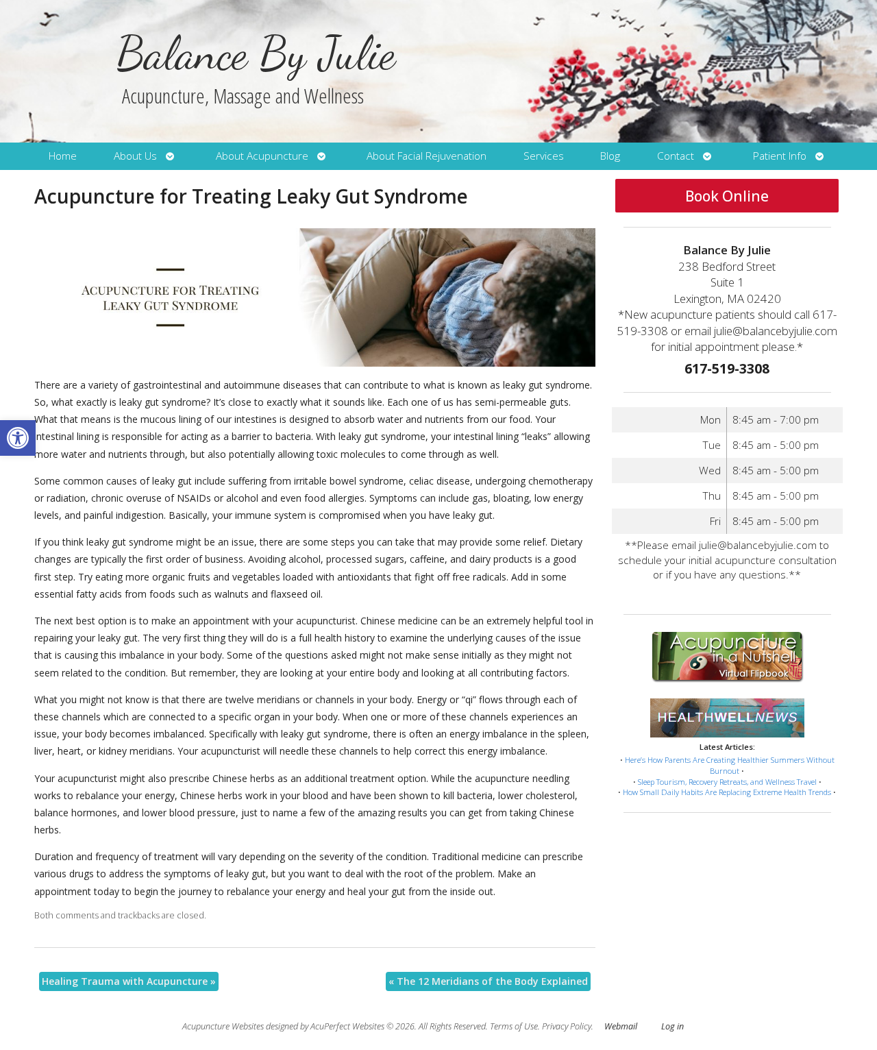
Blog (610, 156)
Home (63, 156)
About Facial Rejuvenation (426, 156)
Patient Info (779, 156)
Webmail (620, 1026)
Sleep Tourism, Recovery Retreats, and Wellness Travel (727, 782)
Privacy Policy (566, 1026)
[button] (18, 438)
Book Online (727, 196)
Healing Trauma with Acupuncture (129, 981)
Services (543, 156)
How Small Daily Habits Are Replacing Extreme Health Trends (727, 792)
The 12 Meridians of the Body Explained (488, 981)
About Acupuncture (262, 156)
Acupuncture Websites (223, 1026)
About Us (135, 156)
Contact (675, 156)
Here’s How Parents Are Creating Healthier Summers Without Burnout (730, 765)
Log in (672, 1026)
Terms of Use (514, 1026)
